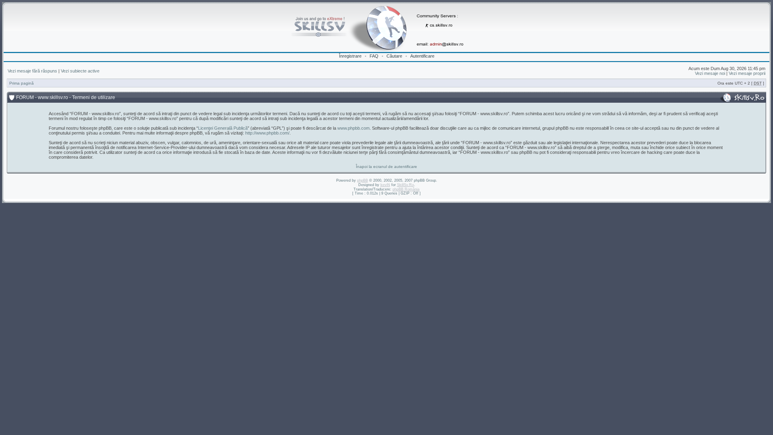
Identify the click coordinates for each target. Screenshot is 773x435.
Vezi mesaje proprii (747, 73)
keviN (385, 185)
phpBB (362, 180)
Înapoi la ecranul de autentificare (386, 166)
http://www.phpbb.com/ (267, 132)
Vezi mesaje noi (710, 73)
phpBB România (406, 189)
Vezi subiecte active (80, 70)
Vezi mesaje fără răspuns (32, 70)
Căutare (394, 56)
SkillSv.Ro (405, 185)
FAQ (374, 56)
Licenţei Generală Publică (223, 128)
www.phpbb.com (353, 128)
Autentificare (422, 56)
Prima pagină (21, 83)
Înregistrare (350, 56)
